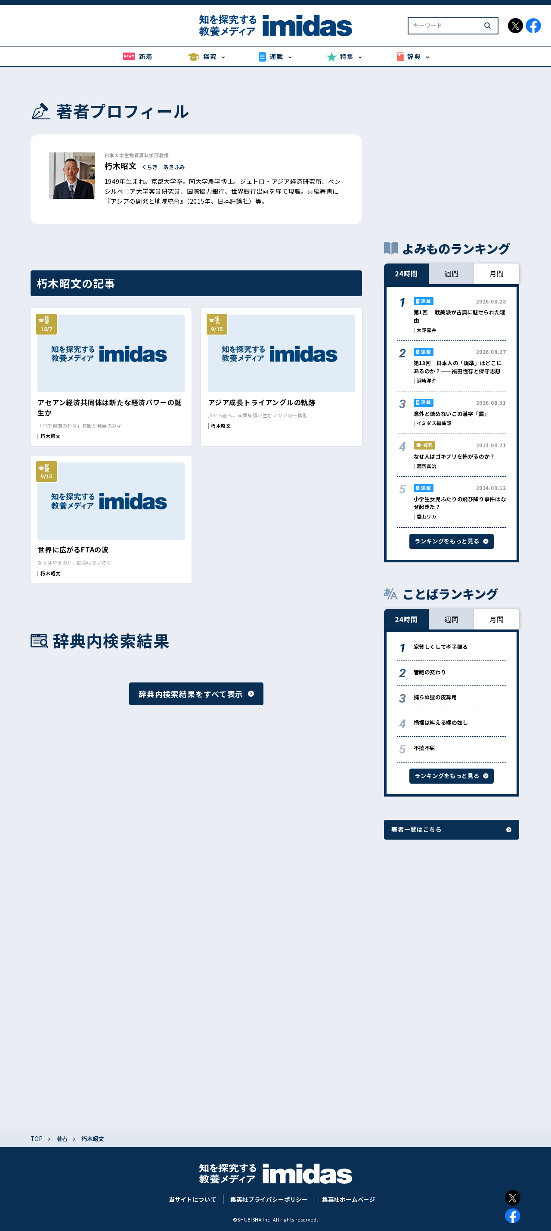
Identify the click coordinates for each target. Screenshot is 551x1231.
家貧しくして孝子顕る (441, 647)
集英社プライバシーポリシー (268, 1199)
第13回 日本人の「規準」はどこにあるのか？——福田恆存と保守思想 (458, 367)
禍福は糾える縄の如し (441, 722)
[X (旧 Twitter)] (512, 1198)
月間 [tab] (496, 273)
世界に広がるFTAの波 (73, 549)
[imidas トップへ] (275, 25)
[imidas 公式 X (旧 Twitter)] (515, 26)
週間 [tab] (451, 273)
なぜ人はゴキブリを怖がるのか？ (454, 456)
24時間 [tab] (406, 273)
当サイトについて (192, 1199)
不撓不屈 (425, 748)
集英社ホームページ (348, 1199)
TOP (37, 1139)
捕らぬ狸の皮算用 (435, 697)
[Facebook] (512, 1216)
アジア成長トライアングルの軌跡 (262, 402)
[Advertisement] (452, 153)
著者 (62, 1139)
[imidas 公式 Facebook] (533, 26)
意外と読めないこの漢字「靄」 (452, 414)
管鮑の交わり (430, 672)
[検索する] (487, 25)
